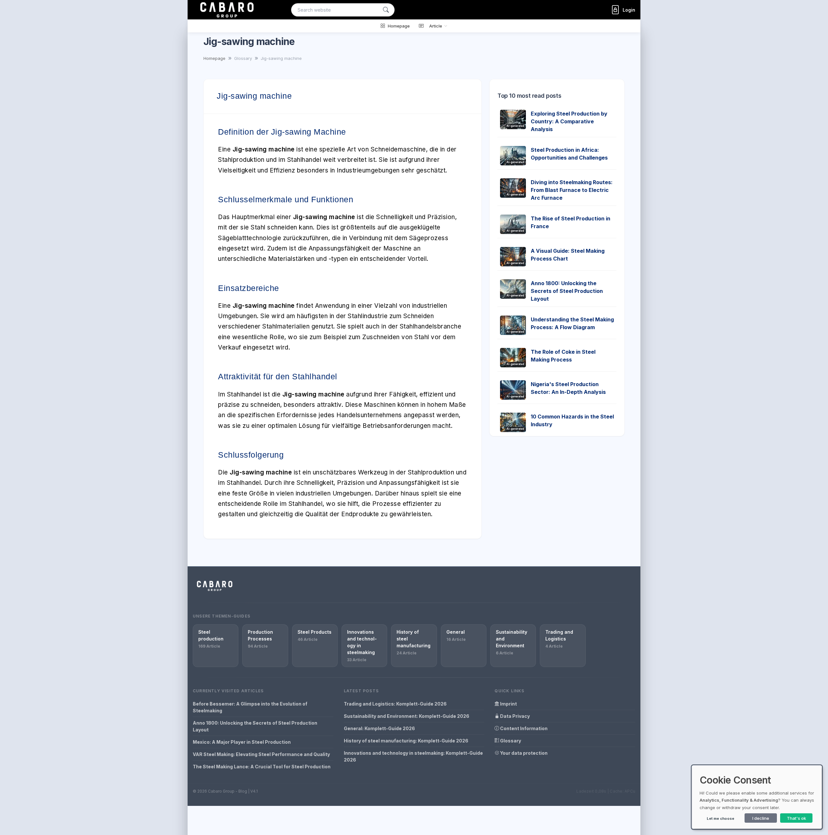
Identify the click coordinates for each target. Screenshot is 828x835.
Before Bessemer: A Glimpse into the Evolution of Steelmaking (250, 707)
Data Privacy (514, 716)
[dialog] (757, 797)
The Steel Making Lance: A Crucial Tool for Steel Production (262, 766)
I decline (760, 818)
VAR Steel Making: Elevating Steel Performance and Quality (261, 754)
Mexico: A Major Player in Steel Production (242, 742)
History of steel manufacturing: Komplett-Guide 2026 (406, 740)
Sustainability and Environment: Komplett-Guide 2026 (406, 716)
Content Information (523, 728)
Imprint (508, 704)
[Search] (386, 10)
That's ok (796, 818)
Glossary (510, 740)
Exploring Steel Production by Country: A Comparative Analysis (569, 121)
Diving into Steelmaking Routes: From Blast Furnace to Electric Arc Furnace (572, 190)
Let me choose (720, 818)
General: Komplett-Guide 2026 (379, 728)
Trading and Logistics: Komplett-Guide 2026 (395, 704)
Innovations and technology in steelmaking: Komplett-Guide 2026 (413, 756)
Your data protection (523, 753)
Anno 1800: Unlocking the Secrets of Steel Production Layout (567, 291)
